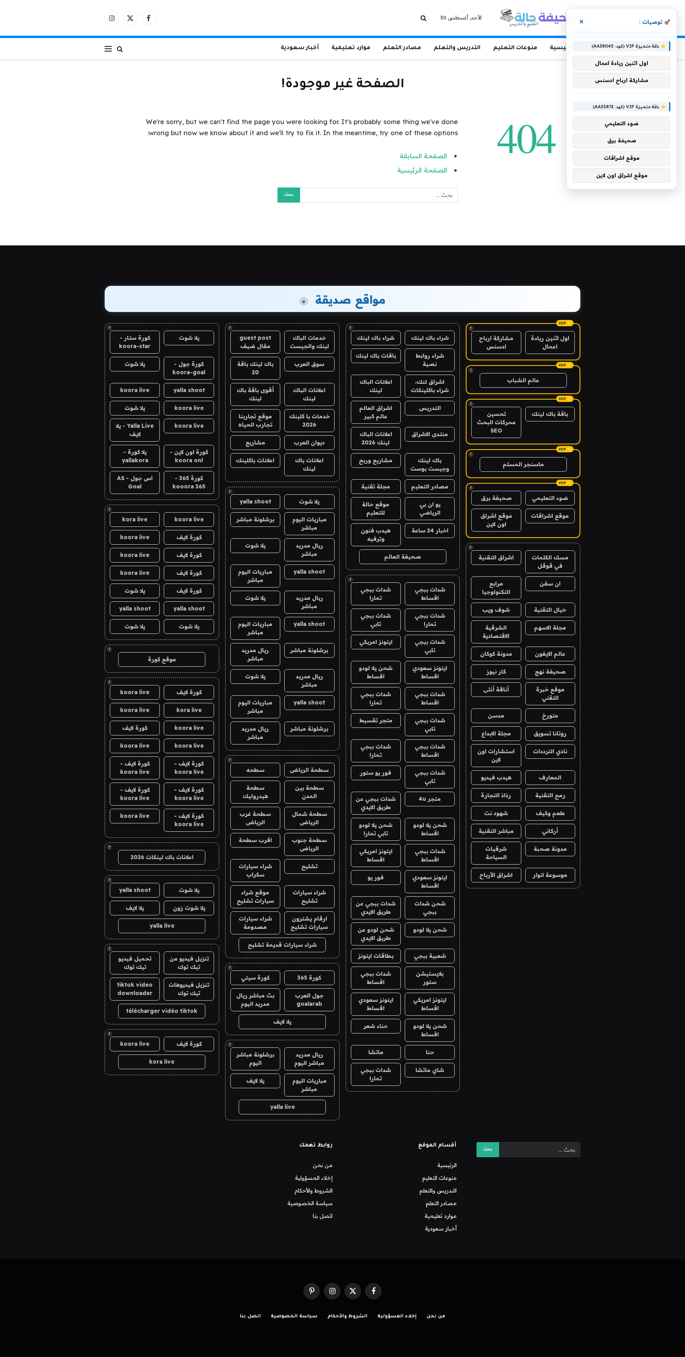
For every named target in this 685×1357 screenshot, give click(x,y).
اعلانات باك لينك (309, 464)
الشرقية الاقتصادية (495, 631)
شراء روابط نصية (429, 359)
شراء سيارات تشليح (309, 896)
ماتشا (375, 1052)
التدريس (430, 408)
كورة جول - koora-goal (188, 368)
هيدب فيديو (496, 777)
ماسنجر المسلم (523, 464)
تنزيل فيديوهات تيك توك (188, 989)
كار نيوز (496, 671)
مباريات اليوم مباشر (309, 523)
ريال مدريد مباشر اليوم (309, 1058)
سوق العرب (309, 363)
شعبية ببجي (430, 955)
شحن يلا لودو (430, 929)
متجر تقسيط (375, 720)
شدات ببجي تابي (375, 620)
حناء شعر (376, 1026)
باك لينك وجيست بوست (429, 464)
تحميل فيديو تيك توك (134, 962)
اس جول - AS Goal (135, 482)
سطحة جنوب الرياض (309, 844)
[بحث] (424, 18)
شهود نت (496, 813)
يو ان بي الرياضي (429, 508)
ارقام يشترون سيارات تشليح (309, 922)
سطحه (255, 769)
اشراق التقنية (496, 557)
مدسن (496, 715)
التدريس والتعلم (457, 48)
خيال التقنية (550, 609)
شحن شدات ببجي (430, 907)
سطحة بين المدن (309, 792)
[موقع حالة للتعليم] (538, 18)
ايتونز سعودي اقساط (429, 672)
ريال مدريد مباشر (309, 549)
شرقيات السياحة (496, 853)
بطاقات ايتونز (376, 955)
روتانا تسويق (550, 733)
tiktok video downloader (135, 989)
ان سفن (550, 583)
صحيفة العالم (402, 556)
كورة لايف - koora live (189, 767)
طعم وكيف (550, 813)
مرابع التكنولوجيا (496, 587)
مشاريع (255, 442)
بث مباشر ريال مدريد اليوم (255, 999)
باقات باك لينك (376, 355)
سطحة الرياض (309, 769)
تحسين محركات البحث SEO (496, 422)
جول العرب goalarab (309, 999)
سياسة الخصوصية (310, 1203)
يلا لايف (282, 1021)
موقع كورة (162, 659)
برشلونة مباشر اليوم (255, 1058)
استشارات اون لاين (496, 755)
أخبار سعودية (300, 48)
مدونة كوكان (496, 653)
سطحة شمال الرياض (309, 818)
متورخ (550, 715)
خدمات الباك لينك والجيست (309, 342)
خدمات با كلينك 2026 (309, 420)
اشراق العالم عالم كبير (375, 412)
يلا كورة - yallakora (135, 456)
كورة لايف (189, 537)
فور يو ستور (375, 772)
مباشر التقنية (496, 830)
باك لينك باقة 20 (255, 368)
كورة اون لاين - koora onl (189, 456)
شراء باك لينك (430, 337)
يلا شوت (309, 501)
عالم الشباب (523, 380)
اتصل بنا (323, 1215)
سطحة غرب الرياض (255, 818)
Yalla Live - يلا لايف (135, 430)
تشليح (309, 866)
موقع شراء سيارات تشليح (255, 896)
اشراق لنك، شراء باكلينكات (430, 386)
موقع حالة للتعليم (375, 508)
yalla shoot (255, 501)
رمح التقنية (550, 795)
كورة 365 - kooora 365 (188, 482)
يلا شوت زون (189, 907)
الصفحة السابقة (423, 155)
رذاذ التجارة (496, 795)
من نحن (323, 1165)
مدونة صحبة (550, 848)
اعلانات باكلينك (255, 460)
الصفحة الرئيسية (422, 170)
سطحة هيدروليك (255, 792)
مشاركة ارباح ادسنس (496, 342)
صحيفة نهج (550, 671)
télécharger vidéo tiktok (161, 1010)
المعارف (550, 777)
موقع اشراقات (550, 515)
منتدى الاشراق (429, 434)
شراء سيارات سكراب (255, 870)
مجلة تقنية (375, 486)
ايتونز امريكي (375, 641)
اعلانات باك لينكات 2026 (161, 857)
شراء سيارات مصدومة (255, 922)
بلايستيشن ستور (430, 978)
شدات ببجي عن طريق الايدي (376, 803)
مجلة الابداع (496, 733)
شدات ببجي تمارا (375, 593)
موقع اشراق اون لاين (496, 520)
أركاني (550, 830)
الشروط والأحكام (314, 1190)
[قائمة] (108, 48)
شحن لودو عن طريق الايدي (376, 934)
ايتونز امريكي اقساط (375, 855)
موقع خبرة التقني (550, 693)
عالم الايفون (550, 653)
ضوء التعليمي (550, 497)
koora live (134, 390)
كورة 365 (309, 977)
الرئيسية (562, 48)
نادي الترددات (550, 751)
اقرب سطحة (255, 840)
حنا (430, 1052)
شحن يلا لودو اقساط (375, 672)
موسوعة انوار (550, 875)
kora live (134, 519)
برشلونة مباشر (255, 519)
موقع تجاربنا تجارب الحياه (255, 420)
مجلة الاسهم (550, 627)
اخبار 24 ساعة (429, 530)
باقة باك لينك (550, 413)
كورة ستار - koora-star (135, 342)
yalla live (282, 1106)
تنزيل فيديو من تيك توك (189, 962)
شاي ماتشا (429, 1070)
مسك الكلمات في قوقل (550, 561)
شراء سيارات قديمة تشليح (282, 944)
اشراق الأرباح (496, 875)
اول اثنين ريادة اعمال (550, 342)
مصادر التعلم (402, 48)
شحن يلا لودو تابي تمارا (375, 829)
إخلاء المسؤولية (314, 1177)
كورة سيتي (255, 977)
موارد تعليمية (350, 48)
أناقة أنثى (496, 689)
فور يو (375, 877)
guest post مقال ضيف (255, 342)
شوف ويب (496, 609)
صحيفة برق (496, 497)
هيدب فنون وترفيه (375, 534)
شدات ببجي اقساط (430, 593)
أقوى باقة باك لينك (255, 394)
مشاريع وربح (375, 460)
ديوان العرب (309, 442)
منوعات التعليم (515, 48)
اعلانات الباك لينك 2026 (376, 438)
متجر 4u (430, 798)
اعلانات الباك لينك (376, 386)
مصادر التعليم (429, 486)
